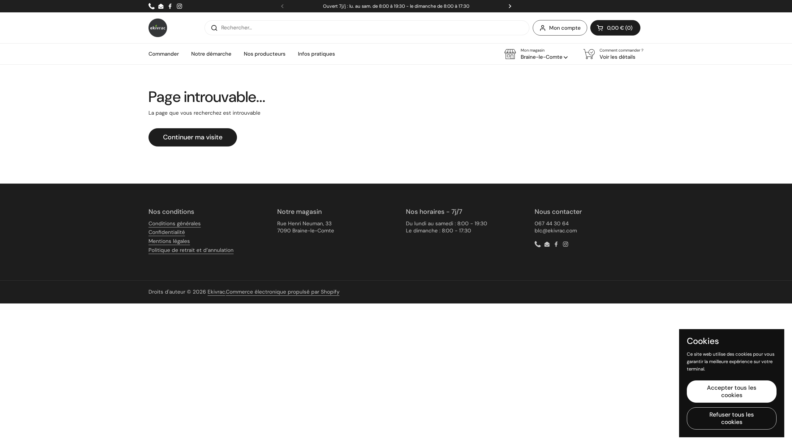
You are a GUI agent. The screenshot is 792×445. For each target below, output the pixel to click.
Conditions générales (174, 223)
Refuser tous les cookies (731, 418)
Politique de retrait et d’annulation (191, 250)
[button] (615, 28)
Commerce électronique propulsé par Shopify (282, 291)
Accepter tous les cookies (731, 391)
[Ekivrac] (157, 28)
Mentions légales (169, 241)
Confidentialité (166, 232)
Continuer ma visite (192, 137)
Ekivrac (216, 291)
